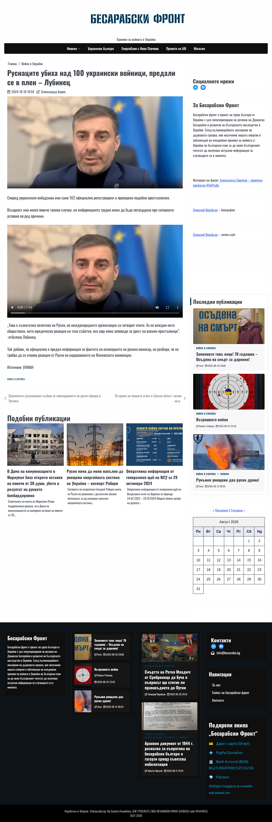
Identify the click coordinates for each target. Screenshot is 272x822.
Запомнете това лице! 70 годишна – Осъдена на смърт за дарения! (227, 356)
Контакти (200, 277)
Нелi (201, 365)
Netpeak (84, 811)
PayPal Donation (229, 752)
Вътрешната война (212, 419)
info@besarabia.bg (228, 652)
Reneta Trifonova (206, 426)
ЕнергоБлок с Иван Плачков (140, 48)
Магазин (199, 48)
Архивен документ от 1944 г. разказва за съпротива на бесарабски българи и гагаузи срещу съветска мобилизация (169, 753)
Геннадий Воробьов (205, 209)
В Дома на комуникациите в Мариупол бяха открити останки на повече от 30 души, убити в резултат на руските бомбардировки (35, 483)
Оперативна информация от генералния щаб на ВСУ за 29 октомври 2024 (151, 477)
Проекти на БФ (176, 48)
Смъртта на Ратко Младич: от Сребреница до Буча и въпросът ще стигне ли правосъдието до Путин (168, 679)
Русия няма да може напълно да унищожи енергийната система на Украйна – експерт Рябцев (95, 477)
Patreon (222, 777)
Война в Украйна (16, 379)
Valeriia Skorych (155, 770)
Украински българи (101, 48)
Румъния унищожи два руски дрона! (227, 480)
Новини (72, 48)
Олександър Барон (53, 91)
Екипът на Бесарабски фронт (230, 692)
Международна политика (160, 666)
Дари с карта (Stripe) (233, 743)
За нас (216, 684)
